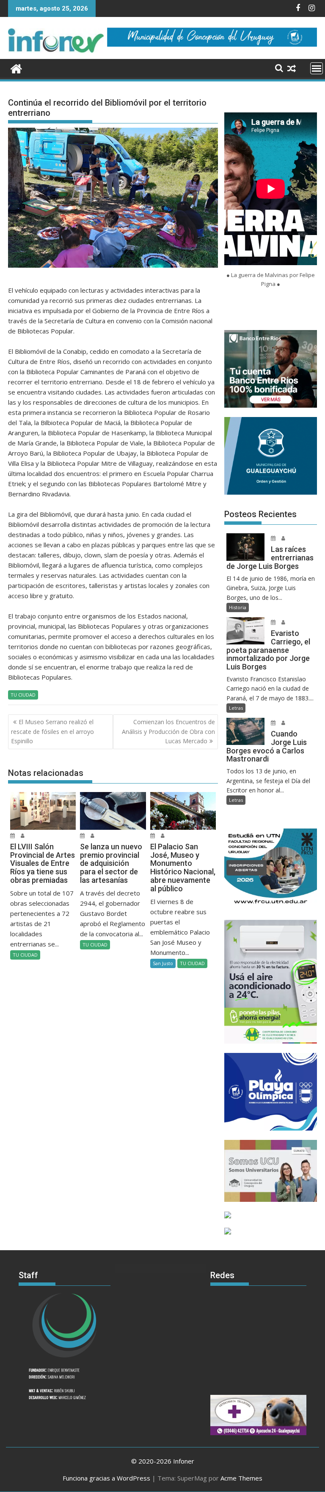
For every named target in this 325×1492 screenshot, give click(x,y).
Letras (236, 708)
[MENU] (316, 68)
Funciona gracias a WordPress (106, 1478)
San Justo (163, 963)
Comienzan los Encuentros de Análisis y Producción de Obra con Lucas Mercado (168, 731)
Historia (237, 607)
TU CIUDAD (23, 694)
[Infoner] (16, 67)
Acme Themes (241, 1478)
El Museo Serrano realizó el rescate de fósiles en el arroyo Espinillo (52, 731)
